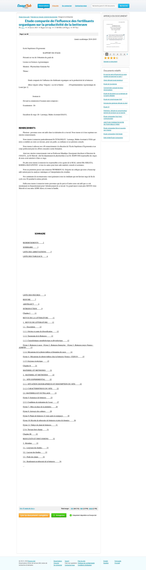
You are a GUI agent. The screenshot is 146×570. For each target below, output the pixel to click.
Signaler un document (110, 62)
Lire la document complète (34, 515)
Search (67, 561)
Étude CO (106, 107)
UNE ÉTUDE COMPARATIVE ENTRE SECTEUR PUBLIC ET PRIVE (114, 123)
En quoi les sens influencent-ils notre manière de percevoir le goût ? (115, 75)
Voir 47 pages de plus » (27, 508)
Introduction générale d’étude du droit (115, 103)
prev (103, 54)
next (127, 54)
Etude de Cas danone (110, 84)
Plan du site (81, 561)
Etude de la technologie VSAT (113, 99)
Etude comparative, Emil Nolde (113, 134)
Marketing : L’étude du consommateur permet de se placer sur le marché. (115, 112)
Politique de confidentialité (86, 563)
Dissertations (58, 561)
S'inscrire (55, 6)
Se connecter (67, 6)
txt (72, 508)
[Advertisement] (58, 275)
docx (91, 508)
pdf (81, 508)
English (105, 561)
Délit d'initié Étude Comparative (113, 138)
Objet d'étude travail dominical (113, 80)
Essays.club (31, 561)
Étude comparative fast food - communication (113, 118)
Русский (117, 563)
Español (105, 563)
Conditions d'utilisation (85, 565)
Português (118, 561)
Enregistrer (60, 515)
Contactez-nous (81, 6)
